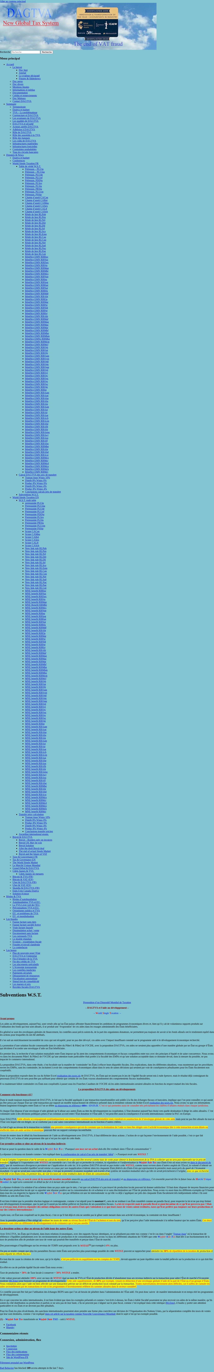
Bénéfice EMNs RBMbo (37, 339)
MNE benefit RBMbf (35, 664)
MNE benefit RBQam (36, 690)
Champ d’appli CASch (36, 211)
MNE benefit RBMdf (35, 627)
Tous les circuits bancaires (25, 152)
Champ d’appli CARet (36, 200)
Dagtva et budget (21, 109)
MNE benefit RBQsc (35, 718)
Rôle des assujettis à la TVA (26, 135)
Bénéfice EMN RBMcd (37, 463)
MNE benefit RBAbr (35, 789)
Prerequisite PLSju (34, 520)
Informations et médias (24, 90)
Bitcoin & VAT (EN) (23, 879)
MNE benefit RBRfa (35, 624)
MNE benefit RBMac (36, 658)
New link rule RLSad (35, 579)
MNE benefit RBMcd (36, 803)
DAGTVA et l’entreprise (25, 956)
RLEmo (14, 1281)
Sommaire (11, 104)
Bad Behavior (7, 1368)
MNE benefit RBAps (35, 763)
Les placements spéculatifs (26, 964)
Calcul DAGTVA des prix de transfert (37, 474)
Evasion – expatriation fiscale (27, 941)
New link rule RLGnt (35, 588)
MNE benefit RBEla (35, 633)
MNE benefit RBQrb (35, 681)
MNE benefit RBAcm (36, 755)
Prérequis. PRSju (33, 189)
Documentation (20, 92)
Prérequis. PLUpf (33, 177)
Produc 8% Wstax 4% (36, 489)
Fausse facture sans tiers (24, 922)
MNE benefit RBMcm (36, 675)
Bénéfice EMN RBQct (36, 373)
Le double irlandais (22, 939)
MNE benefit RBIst (34, 723)
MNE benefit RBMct (35, 811)
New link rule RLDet (35, 556)
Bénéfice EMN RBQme (37, 367)
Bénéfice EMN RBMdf (36, 293)
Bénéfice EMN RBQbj (36, 353)
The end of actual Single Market (35, 851)
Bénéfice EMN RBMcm (37, 341)
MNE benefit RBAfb (35, 766)
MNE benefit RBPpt (35, 644)
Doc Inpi (23, 70)
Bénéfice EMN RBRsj (36, 313)
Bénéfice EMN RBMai (36, 327)
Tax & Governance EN (24, 859)
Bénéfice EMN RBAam (37, 392)
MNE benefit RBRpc (35, 590)
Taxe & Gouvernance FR (25, 856)
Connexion (11, 1348)
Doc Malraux (19, 98)
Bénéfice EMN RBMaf (36, 319)
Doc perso (18, 81)
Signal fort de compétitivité (26, 981)
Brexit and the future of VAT (33, 854)
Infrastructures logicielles (25, 146)
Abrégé (22, 73)
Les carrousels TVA (22, 936)
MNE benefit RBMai (35, 661)
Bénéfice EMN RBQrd (36, 370)
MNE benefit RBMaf (35, 653)
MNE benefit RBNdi (35, 641)
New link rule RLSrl (35, 562)
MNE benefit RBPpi (35, 639)
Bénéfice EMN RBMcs (36, 273)
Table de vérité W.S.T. (30, 166)
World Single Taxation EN (26, 497)
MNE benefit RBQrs (35, 715)
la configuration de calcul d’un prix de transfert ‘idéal (87, 1154)
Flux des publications (16, 1351)
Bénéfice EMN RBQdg (37, 364)
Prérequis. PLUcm (34, 191)
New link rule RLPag (35, 585)
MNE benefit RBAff (35, 780)
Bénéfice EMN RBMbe (37, 446)
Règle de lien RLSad (35, 245)
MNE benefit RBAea (35, 777)
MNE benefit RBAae (35, 749)
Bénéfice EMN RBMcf (36, 344)
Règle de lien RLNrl (35, 220)
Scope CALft (31, 542)
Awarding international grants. (34, 834)
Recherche (5, 52)
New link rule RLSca (35, 565)
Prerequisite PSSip (34, 528)
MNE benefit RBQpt (35, 684)
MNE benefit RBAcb (35, 752)
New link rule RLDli (35, 559)
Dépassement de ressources (26, 975)
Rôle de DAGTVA (22, 132)
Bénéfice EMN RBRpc (36, 257)
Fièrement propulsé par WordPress (17, 1362)
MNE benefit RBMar (35, 636)
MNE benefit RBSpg (35, 616)
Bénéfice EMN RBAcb (36, 418)
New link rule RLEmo (36, 568)
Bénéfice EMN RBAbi (36, 429)
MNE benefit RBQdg (36, 698)
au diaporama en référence (68, 1105)
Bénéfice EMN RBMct (36, 472)
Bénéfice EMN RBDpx (37, 262)
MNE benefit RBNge (35, 610)
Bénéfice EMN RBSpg (36, 282)
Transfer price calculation (31, 814)
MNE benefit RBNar (35, 622)
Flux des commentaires (17, 1354)
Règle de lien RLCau (35, 237)
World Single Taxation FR (26, 163)
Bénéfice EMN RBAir (36, 412)
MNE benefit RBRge (35, 619)
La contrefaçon (20, 947)
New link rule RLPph (36, 548)
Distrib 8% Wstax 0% (36, 480)
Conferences (19, 160)
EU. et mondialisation (23, 916)
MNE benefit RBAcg (35, 794)
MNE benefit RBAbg (36, 783)
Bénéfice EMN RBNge (36, 276)
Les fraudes (12, 919)
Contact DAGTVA (22, 101)
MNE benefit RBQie (35, 721)
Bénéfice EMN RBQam (37, 356)
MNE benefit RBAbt (35, 630)
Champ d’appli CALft (36, 208)
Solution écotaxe (21, 893)
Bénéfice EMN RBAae (36, 415)
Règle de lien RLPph (35, 214)
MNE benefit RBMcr (35, 800)
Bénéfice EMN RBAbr (36, 449)
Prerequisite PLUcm (35, 525)
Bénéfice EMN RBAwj (36, 435)
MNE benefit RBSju (35, 599)
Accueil (10, 64)
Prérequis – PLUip (34, 169)
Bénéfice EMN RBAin (36, 404)
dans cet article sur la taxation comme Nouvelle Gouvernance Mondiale (80, 1314)
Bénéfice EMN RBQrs (36, 381)
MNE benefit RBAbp (36, 732)
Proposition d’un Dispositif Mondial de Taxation (107, 1002)
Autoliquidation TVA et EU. (27, 902)
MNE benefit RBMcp (36, 806)
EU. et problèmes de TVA (25, 913)
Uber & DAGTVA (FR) (25, 882)
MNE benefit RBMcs (35, 607)
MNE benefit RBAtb (35, 650)
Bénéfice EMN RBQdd (37, 361)
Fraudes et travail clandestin (26, 944)
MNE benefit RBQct (35, 706)
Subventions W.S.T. (29, 494)
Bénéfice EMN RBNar (36, 288)
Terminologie (19, 107)
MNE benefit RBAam (36, 726)
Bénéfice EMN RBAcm (37, 421)
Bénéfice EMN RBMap (37, 268)
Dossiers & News (15, 155)
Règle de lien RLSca (35, 231)
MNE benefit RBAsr (35, 743)
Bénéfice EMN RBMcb (37, 469)
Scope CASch (32, 545)
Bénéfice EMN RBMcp (37, 466)
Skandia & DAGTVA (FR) (26, 888)
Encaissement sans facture (25, 933)
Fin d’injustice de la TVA (25, 958)
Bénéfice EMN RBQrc (36, 375)
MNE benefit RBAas (35, 757)
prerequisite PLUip (34, 503)
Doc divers (18, 84)
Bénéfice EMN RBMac (37, 324)
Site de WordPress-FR (17, 1357)
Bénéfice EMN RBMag (37, 322)
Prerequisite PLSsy (34, 517)
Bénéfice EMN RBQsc (36, 384)
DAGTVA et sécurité (23, 123)
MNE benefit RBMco (36, 797)
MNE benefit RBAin (35, 738)
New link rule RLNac (36, 582)
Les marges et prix (22, 984)
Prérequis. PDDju (34, 180)
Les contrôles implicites (24, 970)
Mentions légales (21, 87)
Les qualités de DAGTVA (26, 121)
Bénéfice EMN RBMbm (37, 336)
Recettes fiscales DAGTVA (26, 987)
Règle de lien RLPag (35, 251)
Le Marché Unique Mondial (26, 865)
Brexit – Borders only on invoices (35, 840)
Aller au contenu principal (13, 1)
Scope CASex (32, 540)
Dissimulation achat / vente (26, 930)
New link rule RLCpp (36, 573)
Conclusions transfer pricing (39, 831)
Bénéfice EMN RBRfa (36, 290)
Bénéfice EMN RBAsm (37, 406)
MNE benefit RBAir (35, 746)
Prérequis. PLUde (34, 174)
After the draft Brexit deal (31, 848)
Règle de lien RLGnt (35, 254)
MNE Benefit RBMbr (36, 605)
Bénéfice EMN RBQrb (36, 347)
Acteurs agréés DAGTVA (25, 126)
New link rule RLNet (35, 576)
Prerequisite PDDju (34, 514)
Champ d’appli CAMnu (37, 203)
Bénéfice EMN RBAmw (37, 432)
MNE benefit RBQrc (35, 709)
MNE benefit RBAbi (35, 769)
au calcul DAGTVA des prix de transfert (100, 1179)
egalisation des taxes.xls (69, 1075)
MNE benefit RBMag (36, 656)
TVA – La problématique (25, 112)
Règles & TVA (13, 896)
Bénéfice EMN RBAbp (37, 398)
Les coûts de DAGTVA (24, 140)
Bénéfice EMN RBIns (36, 279)
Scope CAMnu (32, 534)
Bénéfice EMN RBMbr (36, 271)
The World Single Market (25, 862)
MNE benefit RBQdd (36, 695)
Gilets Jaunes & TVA (23, 871)
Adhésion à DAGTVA (24, 129)
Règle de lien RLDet (35, 223)
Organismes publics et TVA (26, 910)
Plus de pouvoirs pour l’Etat (26, 953)
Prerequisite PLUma (35, 506)
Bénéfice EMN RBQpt (36, 350)
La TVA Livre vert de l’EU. (26, 905)
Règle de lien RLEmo (36, 234)
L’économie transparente (25, 967)
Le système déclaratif (29, 75)
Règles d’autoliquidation (25, 899)
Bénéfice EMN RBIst (36, 390)
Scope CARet (32, 537)
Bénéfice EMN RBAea (36, 438)
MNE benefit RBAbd (36, 791)
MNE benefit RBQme (36, 701)
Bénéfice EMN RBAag (36, 395)
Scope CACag (32, 531)
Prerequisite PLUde (34, 508)
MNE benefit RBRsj (35, 647)
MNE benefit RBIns (35, 613)
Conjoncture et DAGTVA (25, 115)
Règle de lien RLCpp (35, 240)
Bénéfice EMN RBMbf (36, 330)
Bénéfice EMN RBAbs (36, 401)
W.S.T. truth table (27, 500)
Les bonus (11, 950)
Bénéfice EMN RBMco (37, 457)
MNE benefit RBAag (35, 729)
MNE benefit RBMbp (36, 667)
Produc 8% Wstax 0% (36, 483)
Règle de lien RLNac (35, 248)
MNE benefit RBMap (36, 602)
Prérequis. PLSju (33, 186)
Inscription (11, 1346)
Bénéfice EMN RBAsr (36, 409)
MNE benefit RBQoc (35, 712)
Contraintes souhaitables (25, 149)
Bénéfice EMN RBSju (36, 265)
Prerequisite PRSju (34, 523)
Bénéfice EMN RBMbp (37, 333)
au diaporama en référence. (137, 1179)
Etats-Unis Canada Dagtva (26, 890)
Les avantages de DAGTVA (27, 118)
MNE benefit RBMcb (36, 808)
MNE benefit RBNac (35, 593)
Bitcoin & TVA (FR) (23, 876)
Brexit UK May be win (30, 842)
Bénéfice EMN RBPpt (36, 310)
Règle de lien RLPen (35, 217)
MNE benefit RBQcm (36, 692)
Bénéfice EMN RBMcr (36, 460)
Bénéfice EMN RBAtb (36, 316)
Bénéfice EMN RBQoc (36, 378)
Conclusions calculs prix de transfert (43, 491)
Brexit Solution (26, 845)
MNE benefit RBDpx (36, 596)
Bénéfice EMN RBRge (36, 285)
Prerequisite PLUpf (34, 511)
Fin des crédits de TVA (24, 961)
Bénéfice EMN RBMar (36, 302)
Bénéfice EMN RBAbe (36, 423)
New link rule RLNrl (35, 554)
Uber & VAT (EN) (22, 885)
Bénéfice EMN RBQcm (37, 358)
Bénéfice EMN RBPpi (36, 305)
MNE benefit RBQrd (35, 704)
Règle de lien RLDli (35, 225)
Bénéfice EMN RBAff (36, 440)
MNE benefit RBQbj (35, 687)
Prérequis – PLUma (35, 172)
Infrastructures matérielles (25, 143)
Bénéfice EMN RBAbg (37, 443)
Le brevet (17, 67)
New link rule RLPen (35, 551)
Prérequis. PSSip (33, 194)
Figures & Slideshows (30, 78)
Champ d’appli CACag (36, 197)
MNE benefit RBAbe (35, 760)
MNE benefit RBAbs (35, 735)
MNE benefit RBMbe (36, 786)
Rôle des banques (21, 138)
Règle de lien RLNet (35, 242)
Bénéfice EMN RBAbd (37, 452)
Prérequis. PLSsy (33, 183)
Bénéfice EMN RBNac (36, 259)
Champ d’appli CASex (36, 206)
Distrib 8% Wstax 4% (36, 486)
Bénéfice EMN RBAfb (36, 426)
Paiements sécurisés (22, 973)
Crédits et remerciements (25, 95)
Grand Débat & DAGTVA (26, 868)
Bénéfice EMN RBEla (36, 299)
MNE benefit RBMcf (35, 678)
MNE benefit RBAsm (36, 740)
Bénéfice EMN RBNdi (36, 307)
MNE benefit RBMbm (36, 670)
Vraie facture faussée (23, 927)
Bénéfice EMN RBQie (36, 387)
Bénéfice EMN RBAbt (36, 296)
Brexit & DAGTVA (22, 837)
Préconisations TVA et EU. (26, 907)
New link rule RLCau (36, 571)
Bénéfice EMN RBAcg (36, 455)
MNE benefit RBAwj (35, 774)
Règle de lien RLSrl (35, 228)
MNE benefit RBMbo (36, 673)
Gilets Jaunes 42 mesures (31, 873)
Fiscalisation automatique (25, 978)
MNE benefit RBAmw (36, 772)
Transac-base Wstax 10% (37, 477)
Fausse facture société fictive (27, 924)
